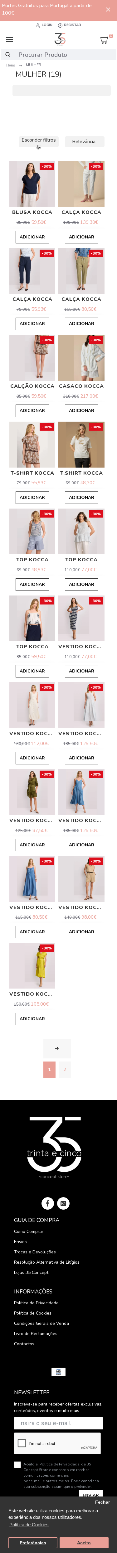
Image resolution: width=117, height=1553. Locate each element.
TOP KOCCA (32, 560)
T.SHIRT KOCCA (81, 473)
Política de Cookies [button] (29, 1524)
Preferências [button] (33, 1543)
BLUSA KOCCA (32, 212)
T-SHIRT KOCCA (32, 473)
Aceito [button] (84, 1543)
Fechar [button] (102, 1502)
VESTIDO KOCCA (81, 647)
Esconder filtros (39, 140)
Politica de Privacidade (59, 1464)
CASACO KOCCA (81, 386)
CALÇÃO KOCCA (32, 386)
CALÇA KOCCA (81, 212)
